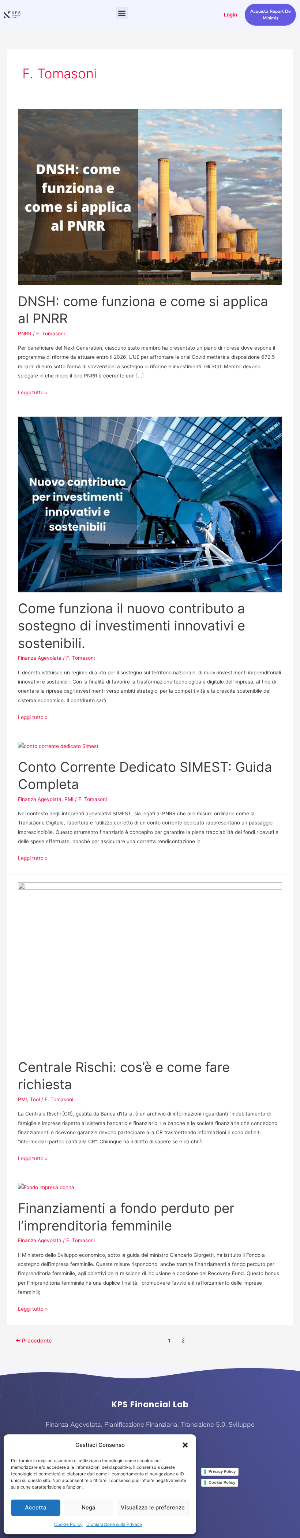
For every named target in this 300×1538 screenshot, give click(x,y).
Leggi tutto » (33, 391)
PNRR (24, 333)
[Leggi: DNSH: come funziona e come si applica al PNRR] (150, 197)
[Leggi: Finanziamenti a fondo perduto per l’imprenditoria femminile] (46, 1187)
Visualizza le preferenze (153, 1507)
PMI (69, 799)
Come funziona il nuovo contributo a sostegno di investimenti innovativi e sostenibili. (131, 625)
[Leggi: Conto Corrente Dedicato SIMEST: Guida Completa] (58, 746)
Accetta (35, 1507)
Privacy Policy (222, 1471)
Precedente (33, 1340)
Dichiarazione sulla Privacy (114, 1524)
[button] (185, 1445)
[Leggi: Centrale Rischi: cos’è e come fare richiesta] (150, 966)
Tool (35, 1099)
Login (230, 15)
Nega (88, 1507)
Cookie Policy (68, 1524)
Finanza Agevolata (39, 658)
